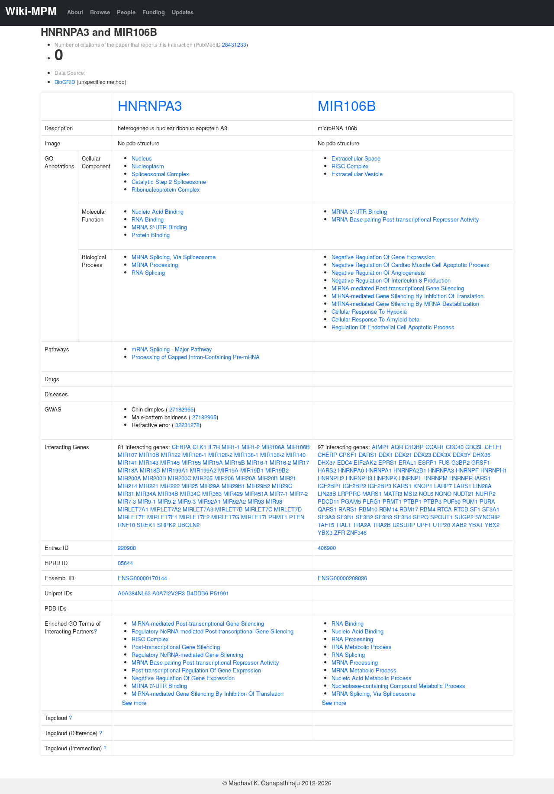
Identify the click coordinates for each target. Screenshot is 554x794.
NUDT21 (463, 493)
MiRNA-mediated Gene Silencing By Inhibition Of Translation (407, 296)
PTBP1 (412, 501)
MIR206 (224, 478)
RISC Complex (350, 166)
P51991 (219, 593)
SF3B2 (364, 517)
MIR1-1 (231, 447)
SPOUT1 (441, 517)
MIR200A (129, 478)
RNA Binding (148, 219)
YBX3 (325, 532)
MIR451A (256, 493)
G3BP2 (460, 462)
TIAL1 (343, 525)
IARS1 (482, 478)
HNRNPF (467, 470)
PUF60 (452, 501)
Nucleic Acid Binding (158, 211)
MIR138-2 (272, 454)
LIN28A (482, 486)
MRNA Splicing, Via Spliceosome (174, 257)
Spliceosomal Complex (160, 174)
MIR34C (190, 493)
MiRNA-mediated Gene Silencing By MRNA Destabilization (405, 303)
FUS (444, 462)
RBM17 (408, 509)
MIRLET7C (258, 509)
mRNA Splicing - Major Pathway (172, 349)
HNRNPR (461, 478)
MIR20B (268, 478)
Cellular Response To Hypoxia (369, 311)
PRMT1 (277, 517)
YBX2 (492, 525)
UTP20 (441, 525)
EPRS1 (387, 462)
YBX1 (475, 525)
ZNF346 (357, 532)
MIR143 (148, 462)
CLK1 (199, 447)
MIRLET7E (131, 517)
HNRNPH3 (359, 478)
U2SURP (404, 525)
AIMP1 (380, 447)
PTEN (296, 517)
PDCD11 (328, 501)
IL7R (214, 447)
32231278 (187, 425)
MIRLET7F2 (194, 517)
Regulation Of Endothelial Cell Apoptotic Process (393, 327)
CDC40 (455, 447)
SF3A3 (326, 517)
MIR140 (296, 454)
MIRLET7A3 (198, 509)
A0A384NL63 (134, 593)
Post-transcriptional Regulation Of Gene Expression (196, 670)
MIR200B (154, 478)
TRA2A (362, 525)
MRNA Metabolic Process (364, 670)
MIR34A (146, 493)
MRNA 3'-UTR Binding (159, 227)
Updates (182, 12)
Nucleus (142, 158)
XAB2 (459, 525)
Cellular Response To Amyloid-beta (375, 319)
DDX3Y (462, 454)
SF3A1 (490, 509)
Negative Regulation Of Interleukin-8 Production (391, 280)
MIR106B (347, 105)
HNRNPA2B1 (409, 470)
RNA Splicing (148, 272)
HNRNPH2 (331, 478)
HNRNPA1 (379, 470)
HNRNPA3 (150, 105)
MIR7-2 (299, 493)
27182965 (181, 409)
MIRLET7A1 (133, 509)
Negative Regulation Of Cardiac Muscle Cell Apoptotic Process (411, 264)
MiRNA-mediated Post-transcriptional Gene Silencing (398, 288)
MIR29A (210, 486)
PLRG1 (372, 501)
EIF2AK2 (365, 462)
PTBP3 (432, 501)
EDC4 (344, 462)
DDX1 (386, 454)
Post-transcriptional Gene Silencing (176, 647)
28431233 (234, 44)
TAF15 (326, 525)
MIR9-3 (186, 501)
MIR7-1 (279, 493)
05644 (125, 563)
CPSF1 (348, 454)
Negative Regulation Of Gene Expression (383, 257)
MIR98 (274, 501)
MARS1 (372, 493)
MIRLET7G (225, 517)
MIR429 (233, 493)
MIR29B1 (233, 486)
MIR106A (273, 447)
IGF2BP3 (379, 486)
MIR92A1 (209, 501)
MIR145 (170, 462)
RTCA (444, 509)
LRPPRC (349, 493)
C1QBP (414, 447)
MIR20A (245, 478)
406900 (327, 547)
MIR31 (126, 493)
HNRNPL (410, 478)
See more (134, 702)
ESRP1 (427, 462)
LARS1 (462, 486)
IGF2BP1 (329, 486)
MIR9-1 (147, 501)
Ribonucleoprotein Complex (166, 189)
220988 (127, 547)
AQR (397, 447)
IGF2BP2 (354, 486)
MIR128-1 (194, 454)
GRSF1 (480, 462)
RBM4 (427, 509)
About (75, 12)
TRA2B (382, 525)
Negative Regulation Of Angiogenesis (378, 272)
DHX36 (481, 454)
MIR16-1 (257, 462)
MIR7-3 (127, 501)
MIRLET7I (254, 517)
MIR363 (212, 493)
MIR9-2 (167, 501)
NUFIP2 (486, 493)
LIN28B (327, 493)
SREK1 (146, 525)
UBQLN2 (188, 525)
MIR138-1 (246, 454)
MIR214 (127, 486)
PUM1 (470, 501)
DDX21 (403, 454)
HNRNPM (435, 478)
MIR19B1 (252, 470)
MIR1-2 (251, 447)
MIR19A (228, 470)
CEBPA (181, 447)
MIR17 (301, 462)
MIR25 (189, 486)
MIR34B (168, 493)
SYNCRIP (487, 517)
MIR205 (203, 478)
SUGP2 (463, 517)
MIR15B (235, 462)
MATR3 (392, 493)
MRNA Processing (155, 264)
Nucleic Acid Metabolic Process (372, 678)
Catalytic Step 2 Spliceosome (169, 181)
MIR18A (128, 470)
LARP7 (443, 486)
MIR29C (282, 486)
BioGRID (65, 81)
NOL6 (426, 493)
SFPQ (420, 517)
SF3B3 (383, 517)
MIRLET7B (229, 509)
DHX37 (326, 462)
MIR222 (170, 486)
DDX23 (422, 454)
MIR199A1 (175, 470)
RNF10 (126, 525)
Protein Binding (151, 235)
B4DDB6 (197, 593)
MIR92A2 (234, 501)
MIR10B (149, 454)
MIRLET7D (288, 509)
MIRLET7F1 (162, 517)
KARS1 (402, 486)
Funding (153, 12)
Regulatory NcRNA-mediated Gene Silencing (187, 654)
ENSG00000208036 (342, 578)
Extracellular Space (356, 158)
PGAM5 (351, 501)
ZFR (339, 532)
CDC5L (474, 447)
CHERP (327, 454)
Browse (100, 12)
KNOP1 (422, 486)
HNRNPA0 (351, 470)
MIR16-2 (280, 462)
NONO (443, 493)
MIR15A (213, 462)
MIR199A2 (203, 470)
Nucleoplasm (148, 166)
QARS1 (327, 509)
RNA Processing (352, 639)
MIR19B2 (277, 470)
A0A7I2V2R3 (168, 593)
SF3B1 (345, 517)
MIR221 (148, 486)
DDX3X (442, 454)
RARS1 (347, 509)
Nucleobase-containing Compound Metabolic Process (398, 685)
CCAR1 (434, 447)
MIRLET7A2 (165, 509)
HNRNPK (385, 478)
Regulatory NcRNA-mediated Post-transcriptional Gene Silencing (212, 631)
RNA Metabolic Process (362, 647)
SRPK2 (166, 525)
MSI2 (410, 493)
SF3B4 (402, 517)
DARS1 (368, 454)
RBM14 (388, 509)
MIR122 (170, 454)
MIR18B (150, 470)
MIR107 (127, 454)
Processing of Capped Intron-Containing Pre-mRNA (196, 357)
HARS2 (327, 470)
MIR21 (288, 478)
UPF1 (424, 525)
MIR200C (179, 478)
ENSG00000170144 (142, 578)
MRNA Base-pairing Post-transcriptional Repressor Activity (405, 219)
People (126, 12)
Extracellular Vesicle (357, 174)
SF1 (475, 509)
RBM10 (368, 509)
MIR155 (191, 462)
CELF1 (493, 447)
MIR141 (127, 462)
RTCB (461, 509)
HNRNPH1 (493, 470)
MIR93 (256, 501)
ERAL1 (407, 462)
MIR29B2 (258, 486)
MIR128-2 (220, 454)
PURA (487, 501)
